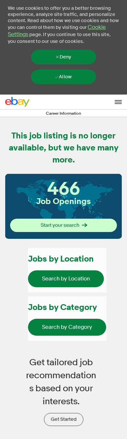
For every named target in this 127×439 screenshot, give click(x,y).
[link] (66, 278)
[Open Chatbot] (102, 402)
